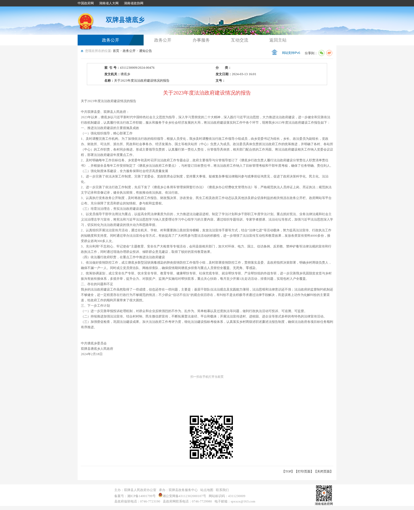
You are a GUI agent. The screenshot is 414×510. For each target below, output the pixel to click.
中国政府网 (86, 3)
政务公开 (110, 40)
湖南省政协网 (133, 3)
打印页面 (304, 471)
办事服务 (201, 40)
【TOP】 (288, 471)
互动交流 (239, 40)
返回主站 (278, 40)
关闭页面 (323, 471)
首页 (116, 51)
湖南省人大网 (109, 3)
